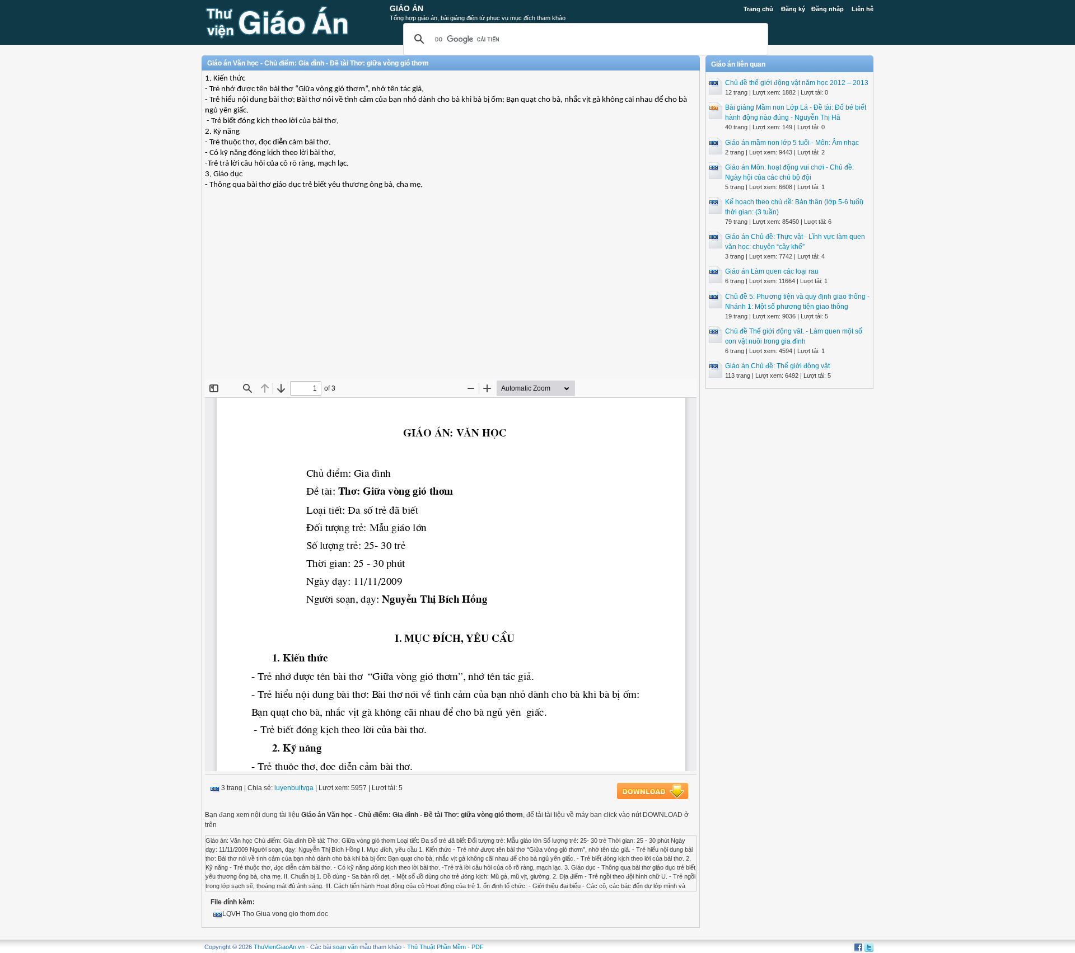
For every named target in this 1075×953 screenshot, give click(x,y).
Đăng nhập (827, 9)
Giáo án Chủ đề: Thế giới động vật (777, 366)
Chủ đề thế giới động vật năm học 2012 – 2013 (796, 83)
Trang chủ (758, 9)
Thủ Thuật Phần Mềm (436, 946)
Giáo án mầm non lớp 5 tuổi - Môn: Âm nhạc (792, 143)
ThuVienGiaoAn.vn (279, 946)
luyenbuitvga (294, 788)
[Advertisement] (451, 298)
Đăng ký (793, 9)
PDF (477, 946)
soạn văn (345, 946)
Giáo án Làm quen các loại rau (772, 271)
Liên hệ (862, 9)
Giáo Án (406, 8)
